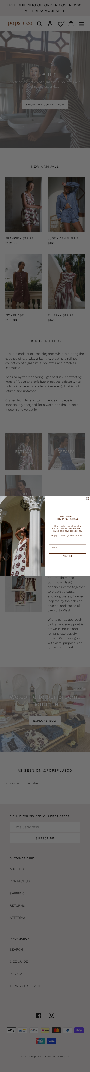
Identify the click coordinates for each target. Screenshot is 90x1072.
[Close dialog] (87, 498)
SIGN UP (67, 556)
